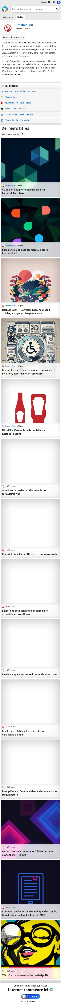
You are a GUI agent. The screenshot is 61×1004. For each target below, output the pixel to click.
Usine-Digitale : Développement (19, 114)
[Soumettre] (57, 9)
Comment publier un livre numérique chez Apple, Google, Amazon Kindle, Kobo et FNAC (29, 913)
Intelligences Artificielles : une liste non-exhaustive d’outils (24, 733)
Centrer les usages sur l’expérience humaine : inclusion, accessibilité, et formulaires (27, 372)
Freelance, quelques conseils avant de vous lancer (29, 674)
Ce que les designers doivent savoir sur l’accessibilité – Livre (23, 192)
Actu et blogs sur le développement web (19, 91)
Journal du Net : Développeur (18, 103)
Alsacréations (11, 97)
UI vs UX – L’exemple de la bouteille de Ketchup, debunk (23, 432)
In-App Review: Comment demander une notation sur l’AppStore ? (30, 793)
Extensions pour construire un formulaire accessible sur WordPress (25, 613)
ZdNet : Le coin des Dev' (15, 109)
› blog (23, 29)
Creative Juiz (24, 25)
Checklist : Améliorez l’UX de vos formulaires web (29, 554)
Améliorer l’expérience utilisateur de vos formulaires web (24, 492)
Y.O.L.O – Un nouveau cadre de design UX (25, 975)
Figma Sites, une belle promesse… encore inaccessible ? (25, 252)
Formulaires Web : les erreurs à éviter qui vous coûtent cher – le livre (27, 853)
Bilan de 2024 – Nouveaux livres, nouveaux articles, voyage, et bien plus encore (26, 312)
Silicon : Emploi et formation (17, 120)
